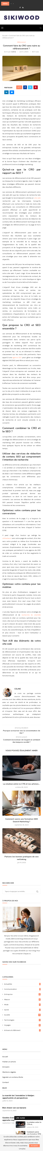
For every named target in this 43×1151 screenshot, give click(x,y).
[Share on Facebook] (25, 87)
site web (37, 198)
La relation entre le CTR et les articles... (21, 784)
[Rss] (23, 7)
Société (22, 1015)
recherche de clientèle (31, 615)
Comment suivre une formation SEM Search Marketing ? (21, 820)
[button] (11, 4)
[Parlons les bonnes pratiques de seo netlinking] (21, 840)
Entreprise (22, 994)
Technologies (22, 1020)
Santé (22, 1010)
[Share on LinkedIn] (6, 92)
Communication (22, 989)
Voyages (22, 1025)
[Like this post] (20, 87)
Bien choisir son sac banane (14, 1108)
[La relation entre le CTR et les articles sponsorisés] (21, 768)
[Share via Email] (12, 92)
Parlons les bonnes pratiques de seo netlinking (22, 858)
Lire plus (22, 1149)
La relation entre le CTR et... (34, 1123)
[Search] (40, 28)
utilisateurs (6, 538)
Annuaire (5, 1067)
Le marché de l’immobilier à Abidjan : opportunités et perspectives (18, 1096)
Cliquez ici (27, 954)
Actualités (22, 984)
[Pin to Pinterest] (35, 87)
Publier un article (9, 1062)
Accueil (4, 35)
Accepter (34, 1146)
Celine (13, 52)
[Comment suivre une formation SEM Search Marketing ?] (21, 803)
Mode (22, 1005)
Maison (22, 1000)
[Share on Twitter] (30, 87)
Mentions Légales (9, 1072)
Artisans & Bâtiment (22, 1030)
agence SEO (17, 358)
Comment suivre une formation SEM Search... (34, 1134)
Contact (5, 1082)
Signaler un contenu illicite (12, 1077)
